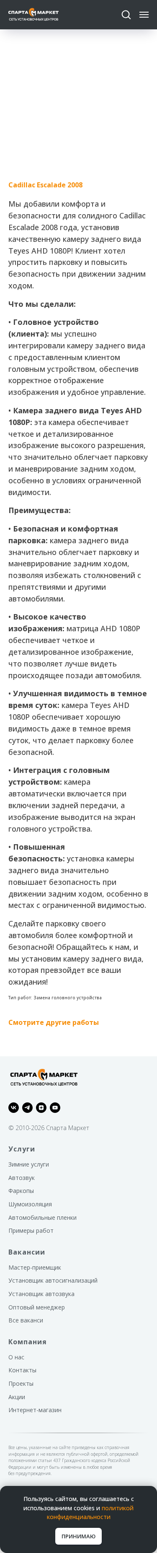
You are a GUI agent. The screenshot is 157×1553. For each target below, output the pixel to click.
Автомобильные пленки (42, 1217)
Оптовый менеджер (36, 1307)
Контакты (22, 1370)
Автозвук (21, 1178)
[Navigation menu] (144, 15)
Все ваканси (25, 1320)
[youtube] (55, 1107)
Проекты (20, 1383)
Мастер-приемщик (34, 1267)
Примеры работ (31, 1230)
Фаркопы (21, 1191)
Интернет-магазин (35, 1410)
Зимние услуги (28, 1164)
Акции (16, 1397)
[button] (126, 14)
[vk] (13, 1107)
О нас (16, 1357)
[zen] (41, 1107)
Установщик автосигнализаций (53, 1280)
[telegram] (27, 1107)
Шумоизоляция (30, 1204)
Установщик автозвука (41, 1294)
